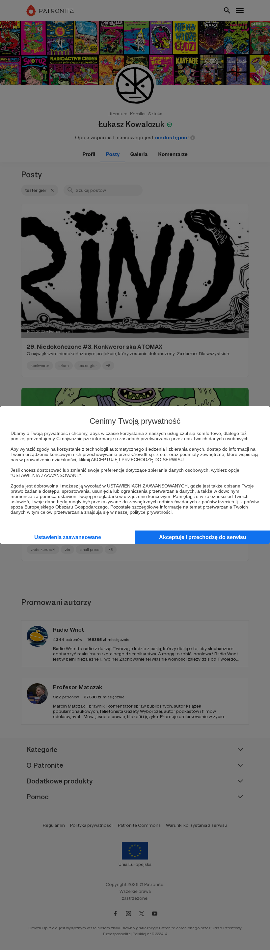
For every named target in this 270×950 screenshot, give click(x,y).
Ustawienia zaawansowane (67, 537)
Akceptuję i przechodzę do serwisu (202, 537)
